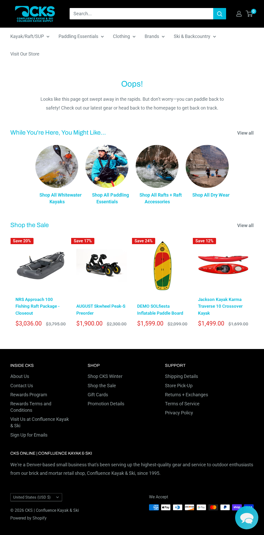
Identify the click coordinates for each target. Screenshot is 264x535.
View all (246, 133)
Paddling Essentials (78, 36)
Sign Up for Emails (28, 435)
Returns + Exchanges (186, 394)
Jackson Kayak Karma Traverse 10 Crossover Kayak (220, 306)
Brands (152, 36)
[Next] (253, 284)
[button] (246, 517)
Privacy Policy (179, 412)
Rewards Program (28, 394)
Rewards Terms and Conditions (30, 407)
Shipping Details (181, 376)
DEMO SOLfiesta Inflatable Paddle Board (160, 309)
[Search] (219, 13)
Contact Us (21, 385)
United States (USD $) (32, 497)
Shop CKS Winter (105, 376)
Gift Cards (98, 394)
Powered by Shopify (28, 518)
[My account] (239, 14)
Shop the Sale (102, 385)
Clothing (121, 36)
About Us (19, 376)
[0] (249, 14)
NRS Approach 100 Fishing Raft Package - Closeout (37, 306)
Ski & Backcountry (192, 36)
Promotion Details (106, 403)
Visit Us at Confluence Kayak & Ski (39, 422)
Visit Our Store (24, 54)
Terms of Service (182, 403)
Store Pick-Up (179, 385)
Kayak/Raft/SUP (27, 36)
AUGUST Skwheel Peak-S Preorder (100, 309)
